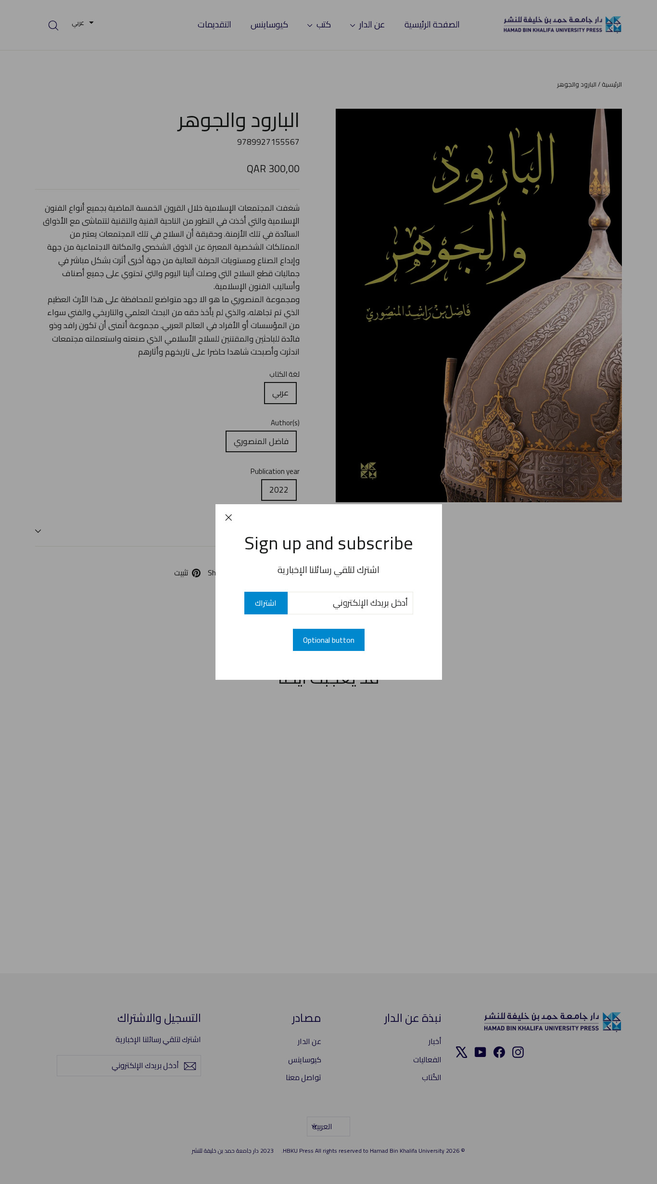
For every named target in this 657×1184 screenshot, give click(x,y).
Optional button (328, 640)
